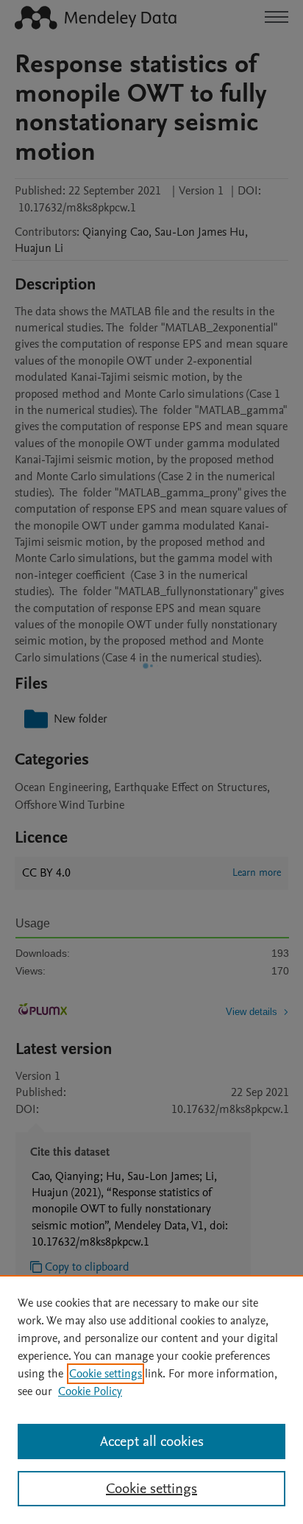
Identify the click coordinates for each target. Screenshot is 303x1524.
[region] (151, 1399)
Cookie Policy (90, 1391)
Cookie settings (105, 1374)
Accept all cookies (152, 1441)
